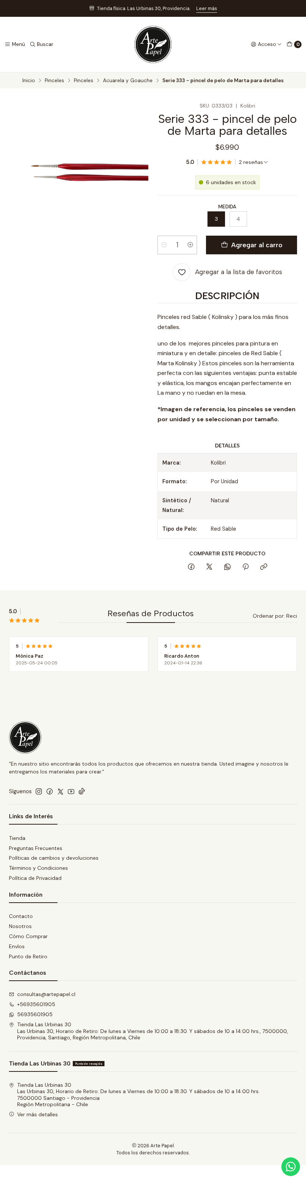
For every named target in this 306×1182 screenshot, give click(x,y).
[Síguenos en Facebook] (49, 791)
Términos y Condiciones (38, 868)
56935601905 (35, 1014)
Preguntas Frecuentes (35, 848)
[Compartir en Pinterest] (245, 567)
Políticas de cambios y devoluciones (54, 857)
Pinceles (54, 80)
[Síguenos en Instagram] (39, 791)
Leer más (206, 8)
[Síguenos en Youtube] (71, 791)
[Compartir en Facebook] (191, 567)
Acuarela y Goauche (128, 80)
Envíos (17, 946)
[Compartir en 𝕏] (209, 567)
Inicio (28, 80)
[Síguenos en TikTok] (81, 791)
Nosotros (20, 926)
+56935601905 (36, 1004)
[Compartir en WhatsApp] (227, 567)
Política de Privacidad (35, 878)
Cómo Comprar (28, 936)
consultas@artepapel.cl (46, 994)
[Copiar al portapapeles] (263, 567)
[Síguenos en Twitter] (60, 791)
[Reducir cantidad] (164, 245)
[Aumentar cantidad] (190, 245)
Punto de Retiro (28, 956)
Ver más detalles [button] (37, 1114)
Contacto (21, 916)
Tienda (17, 838)
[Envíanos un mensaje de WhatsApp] (290, 1166)
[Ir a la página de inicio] (153, 44)
